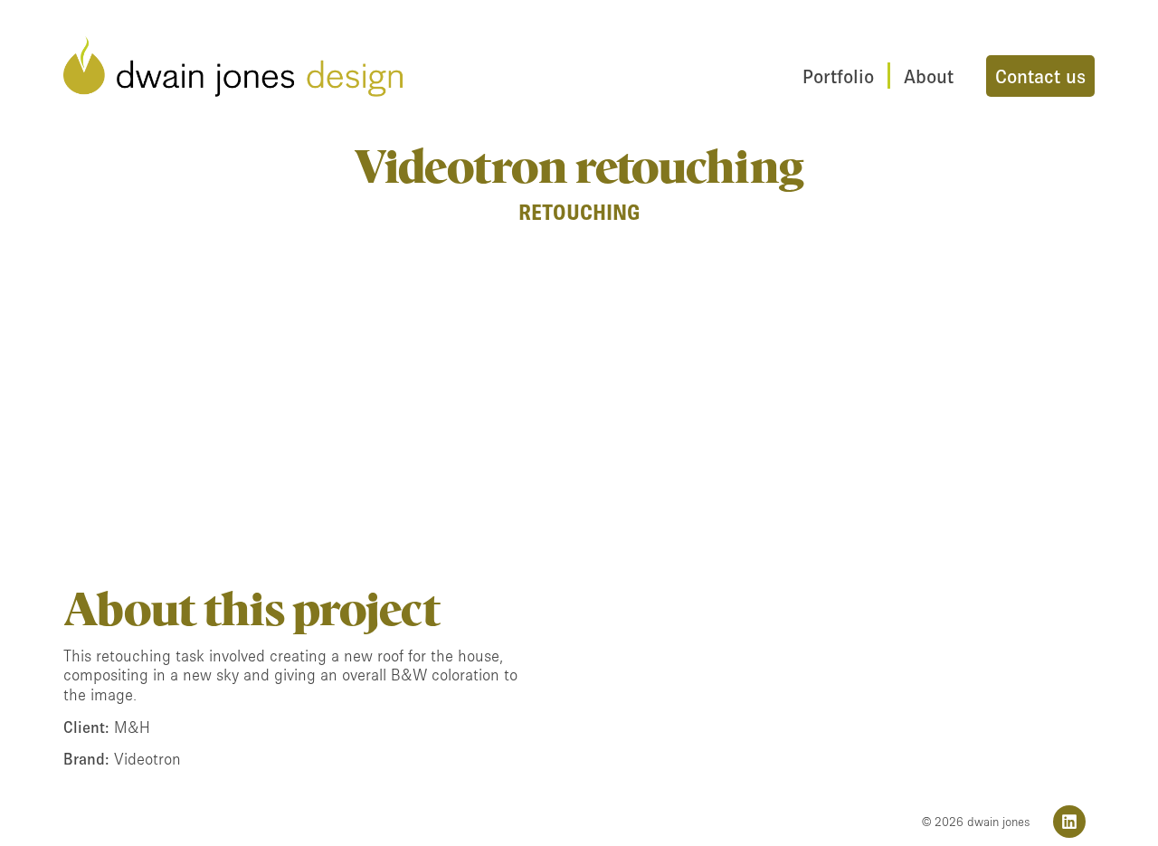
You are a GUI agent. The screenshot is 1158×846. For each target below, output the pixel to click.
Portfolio (838, 76)
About (929, 76)
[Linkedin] (1069, 821)
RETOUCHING (579, 212)
